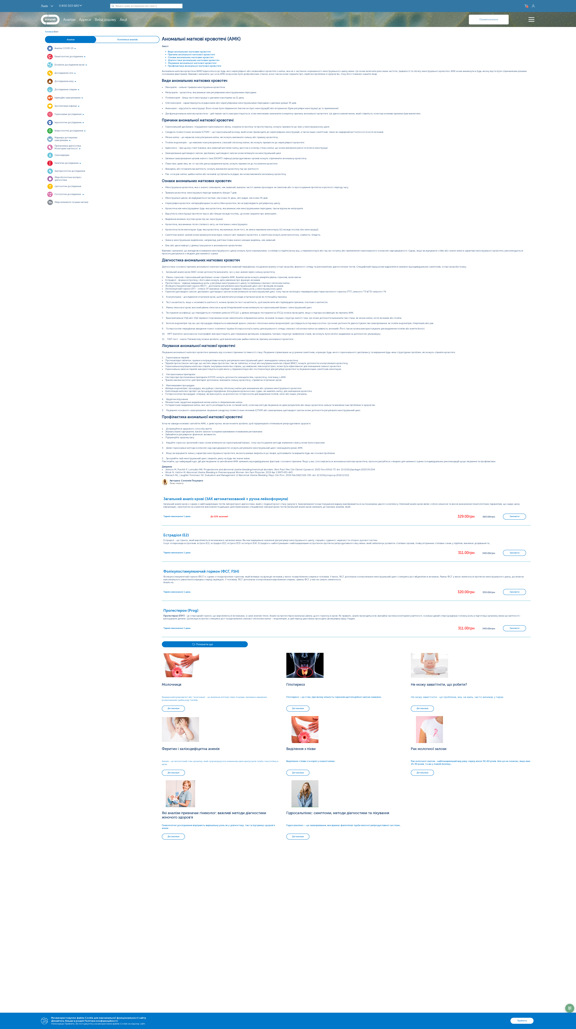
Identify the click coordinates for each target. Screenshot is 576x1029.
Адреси (85, 19)
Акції (123, 19)
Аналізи (69, 19)
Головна (49, 31)
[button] (67, 48)
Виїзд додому (105, 19)
